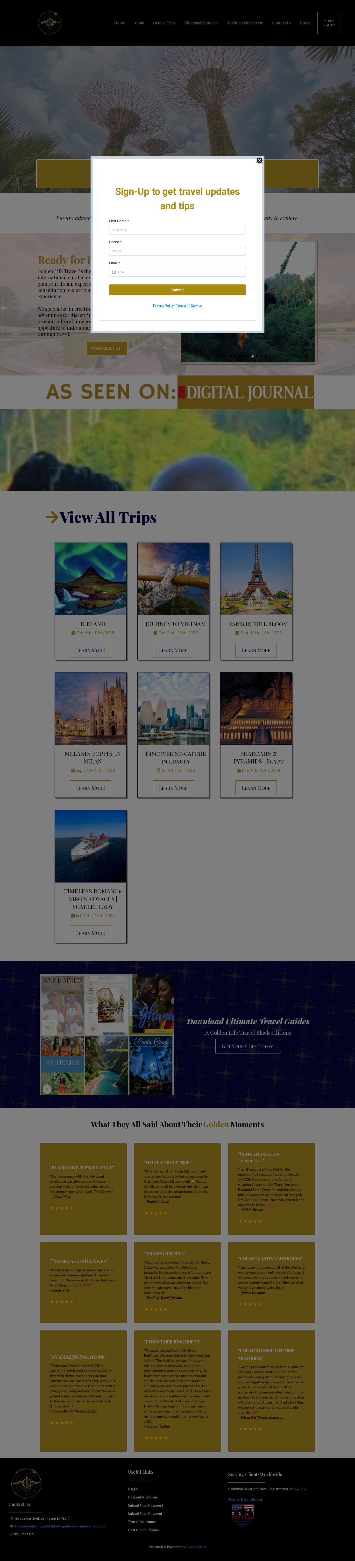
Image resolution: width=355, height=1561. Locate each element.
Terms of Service (189, 306)
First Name (119, 221)
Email (114, 263)
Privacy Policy (163, 306)
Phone (115, 242)
